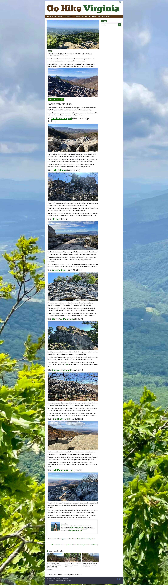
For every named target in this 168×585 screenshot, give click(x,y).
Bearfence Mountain (62, 318)
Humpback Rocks (60, 418)
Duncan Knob (58, 269)
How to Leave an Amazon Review (72, 16)
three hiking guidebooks (76, 527)
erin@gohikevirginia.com (75, 530)
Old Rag (55, 218)
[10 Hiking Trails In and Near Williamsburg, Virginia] (72, 554)
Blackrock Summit (61, 369)
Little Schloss (58, 170)
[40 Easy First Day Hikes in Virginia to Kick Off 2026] (90, 554)
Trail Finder (85, 16)
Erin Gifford (57, 55)
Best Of (49, 51)
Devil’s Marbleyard (61, 118)
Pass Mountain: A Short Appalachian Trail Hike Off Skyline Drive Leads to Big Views (71, 539)
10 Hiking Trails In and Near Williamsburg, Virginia (73, 564)
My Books (59, 16)
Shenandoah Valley (65, 55)
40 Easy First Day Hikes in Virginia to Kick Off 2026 (90, 564)
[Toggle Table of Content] (61, 99)
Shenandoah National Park (104, 16)
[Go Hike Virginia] (48, 16)
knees (67, 364)
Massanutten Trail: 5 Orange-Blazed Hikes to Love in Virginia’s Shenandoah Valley (75, 545)
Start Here (53, 16)
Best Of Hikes (92, 16)
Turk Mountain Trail (62, 469)
